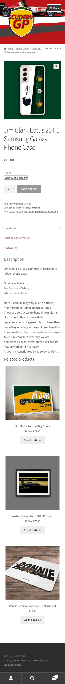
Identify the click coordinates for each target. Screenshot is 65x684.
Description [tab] (10, 228)
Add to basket (29, 188)
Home (11, 48)
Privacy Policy (12, 660)
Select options (32, 440)
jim (25, 211)
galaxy (19, 211)
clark (12, 211)
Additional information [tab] (17, 237)
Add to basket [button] (32, 619)
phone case (41, 211)
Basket (50, 675)
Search (32, 678)
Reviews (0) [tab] (10, 247)
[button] (56, 66)
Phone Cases (22, 48)
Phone (7, 173)
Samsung (36, 48)
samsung (53, 211)
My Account (11, 678)
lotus (31, 211)
